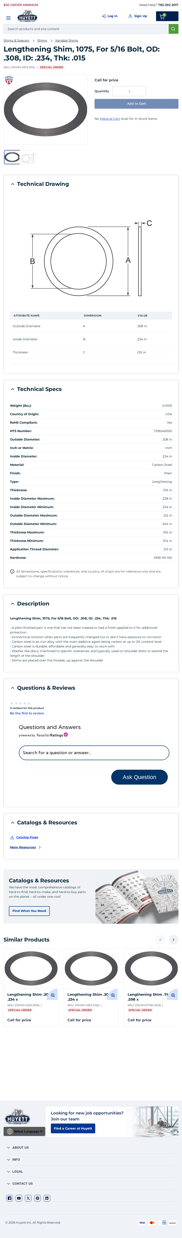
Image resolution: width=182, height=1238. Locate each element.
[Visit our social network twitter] (28, 1198)
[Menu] (8, 18)
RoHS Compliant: (24, 423)
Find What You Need (29, 911)
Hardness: (18, 558)
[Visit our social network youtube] (19, 1198)
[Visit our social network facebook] (9, 1198)
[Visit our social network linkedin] (47, 1198)
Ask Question (139, 777)
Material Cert (110, 119)
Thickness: (18, 490)
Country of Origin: (24, 414)
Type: (14, 482)
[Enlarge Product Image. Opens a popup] (51, 994)
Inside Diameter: (23, 456)
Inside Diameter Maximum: (32, 499)
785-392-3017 (168, 5)
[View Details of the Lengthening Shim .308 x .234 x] (31, 968)
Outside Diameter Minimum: (33, 524)
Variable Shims (66, 40)
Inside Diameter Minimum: (32, 507)
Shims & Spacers (16, 40)
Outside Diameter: (25, 439)
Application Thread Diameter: (34, 549)
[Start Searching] (173, 29)
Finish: (15, 473)
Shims (42, 40)
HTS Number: (21, 431)
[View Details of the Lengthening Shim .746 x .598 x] (151, 968)
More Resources (23, 847)
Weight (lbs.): (21, 406)
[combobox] (91, 29)
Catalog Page (27, 837)
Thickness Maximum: (27, 532)
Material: (17, 465)
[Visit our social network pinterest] (37, 1198)
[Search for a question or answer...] (94, 752)
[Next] (173, 940)
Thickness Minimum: (27, 541)
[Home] (27, 16)
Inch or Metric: (22, 448)
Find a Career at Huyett (73, 1128)
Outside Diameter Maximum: (33, 515)
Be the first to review (27, 713)
